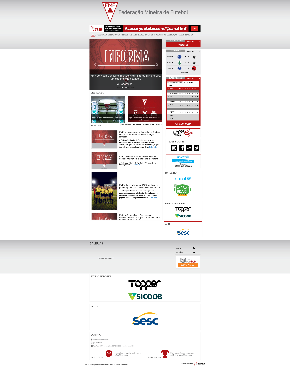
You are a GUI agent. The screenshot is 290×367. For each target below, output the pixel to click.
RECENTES (137, 124)
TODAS (159, 124)
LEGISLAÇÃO (172, 35)
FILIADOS (124, 35)
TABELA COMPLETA (183, 124)
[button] (94, 64)
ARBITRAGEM (138, 35)
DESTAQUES (126, 124)
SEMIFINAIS (188, 83)
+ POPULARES (148, 124)
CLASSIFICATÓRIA (174, 82)
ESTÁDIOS (149, 35)
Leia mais (153, 147)
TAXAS (181, 35)
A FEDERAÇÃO (101, 35)
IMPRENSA (189, 35)
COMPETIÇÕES (114, 35)
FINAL (170, 85)
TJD (130, 35)
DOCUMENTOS (160, 35)
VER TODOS (183, 45)
